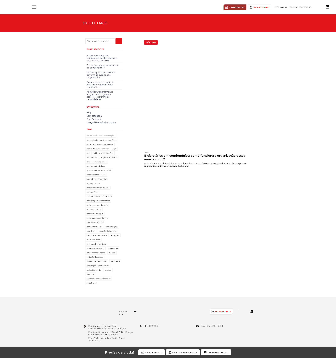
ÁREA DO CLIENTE (261, 7)
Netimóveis (113, 248)
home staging (111, 227)
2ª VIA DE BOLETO (236, 7)
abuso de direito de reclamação (100, 136)
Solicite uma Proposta (184, 352)
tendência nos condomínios (99, 279)
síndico (108, 270)
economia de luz (94, 209)
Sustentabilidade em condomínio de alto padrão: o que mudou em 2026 (102, 58)
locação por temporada (97, 235)
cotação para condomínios (98, 201)
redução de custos (95, 257)
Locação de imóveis (107, 231)
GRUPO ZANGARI (15, 7)
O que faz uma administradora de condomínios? (102, 66)
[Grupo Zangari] (97, 311)
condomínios (92, 192)
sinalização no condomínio (98, 266)
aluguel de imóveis (109, 157)
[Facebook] (322, 7)
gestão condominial (95, 222)
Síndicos (90, 274)
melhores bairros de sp (96, 244)
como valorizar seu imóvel (98, 188)
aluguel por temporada (97, 162)
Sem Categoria (94, 119)
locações (115, 235)
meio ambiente (93, 240)
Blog (146, 152)
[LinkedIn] (327, 7)
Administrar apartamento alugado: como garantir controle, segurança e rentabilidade (100, 96)
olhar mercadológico (96, 253)
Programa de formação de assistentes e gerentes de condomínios (100, 84)
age (114, 149)
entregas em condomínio (98, 218)
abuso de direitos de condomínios (101, 140)
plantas (112, 253)
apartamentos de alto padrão (99, 170)
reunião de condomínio (97, 261)
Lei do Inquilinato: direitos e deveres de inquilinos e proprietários (101, 75)
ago (88, 153)
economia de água (95, 214)
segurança (115, 261)
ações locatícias (93, 183)
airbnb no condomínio (103, 153)
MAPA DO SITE (123, 312)
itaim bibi (90, 231)
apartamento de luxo (96, 166)
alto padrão (92, 157)
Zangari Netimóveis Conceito (102, 122)
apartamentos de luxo (96, 175)
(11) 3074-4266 (280, 7)
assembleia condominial (97, 179)
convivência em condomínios (99, 196)
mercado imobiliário (95, 248)
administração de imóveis (98, 149)
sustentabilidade (94, 270)
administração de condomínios (100, 144)
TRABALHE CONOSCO (218, 352)
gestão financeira (94, 227)
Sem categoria (94, 116)
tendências (91, 283)
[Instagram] (316, 7)
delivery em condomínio (97, 205)
